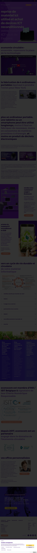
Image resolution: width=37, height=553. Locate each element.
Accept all (30, 545)
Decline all (30, 547)
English (2, 540)
